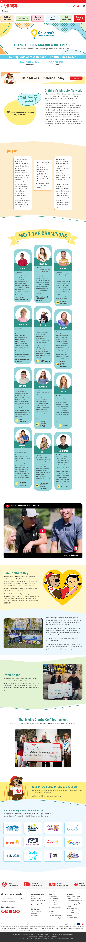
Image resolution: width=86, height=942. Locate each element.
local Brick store (44, 796)
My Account (35, 909)
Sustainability (53, 900)
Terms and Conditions (44, 936)
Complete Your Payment (38, 900)
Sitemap (54, 936)
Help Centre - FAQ (36, 898)
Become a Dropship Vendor (56, 918)
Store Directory (53, 896)
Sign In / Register (36, 911)
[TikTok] (10, 911)
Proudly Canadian (37, 18)
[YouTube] (18, 911)
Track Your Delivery (36, 903)
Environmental (23, 18)
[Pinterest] (14, 911)
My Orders (34, 913)
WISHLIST (73, 6)
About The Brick (53, 898)
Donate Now (78, 18)
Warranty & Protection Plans (74, 900)
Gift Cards (69, 915)
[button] (43, 1)
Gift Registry (34, 915)
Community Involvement (56, 903)
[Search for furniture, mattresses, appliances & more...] (2, 11)
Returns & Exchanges (73, 898)
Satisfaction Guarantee (73, 917)
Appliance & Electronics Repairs (73, 905)
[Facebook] (3, 911)
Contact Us (34, 896)
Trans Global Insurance (73, 908)
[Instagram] (6, 911)
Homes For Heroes (52, 18)
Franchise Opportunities (55, 915)
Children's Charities (7, 18)
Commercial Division (55, 907)
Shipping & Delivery (72, 911)
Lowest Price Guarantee (73, 896)
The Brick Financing (36, 905)
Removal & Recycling (73, 913)
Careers (51, 913)
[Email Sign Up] (22, 898)
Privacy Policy (33, 936)
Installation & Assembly (73, 903)
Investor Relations (54, 905)
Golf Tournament (66, 18)
